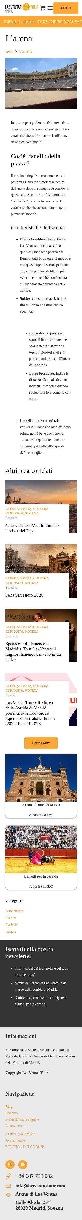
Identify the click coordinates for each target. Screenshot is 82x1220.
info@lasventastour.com (40, 1185)
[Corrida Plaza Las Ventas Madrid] (41, 849)
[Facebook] (22, 1164)
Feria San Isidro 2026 (24, 595)
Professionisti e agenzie (22, 1119)
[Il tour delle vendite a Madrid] (41, 778)
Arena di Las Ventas (36, 1194)
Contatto (11, 1113)
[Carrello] (43, 8)
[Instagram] (10, 1164)
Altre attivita (18, 509)
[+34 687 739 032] (10, 1176)
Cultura (41, 509)
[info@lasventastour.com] (10, 1185)
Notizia (31, 513)
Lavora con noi (16, 1126)
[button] (50, 8)
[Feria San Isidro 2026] (41, 571)
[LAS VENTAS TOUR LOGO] (21, 8)
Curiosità (14, 513)
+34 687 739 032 (34, 1176)
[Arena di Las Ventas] (10, 1194)
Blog (9, 1107)
